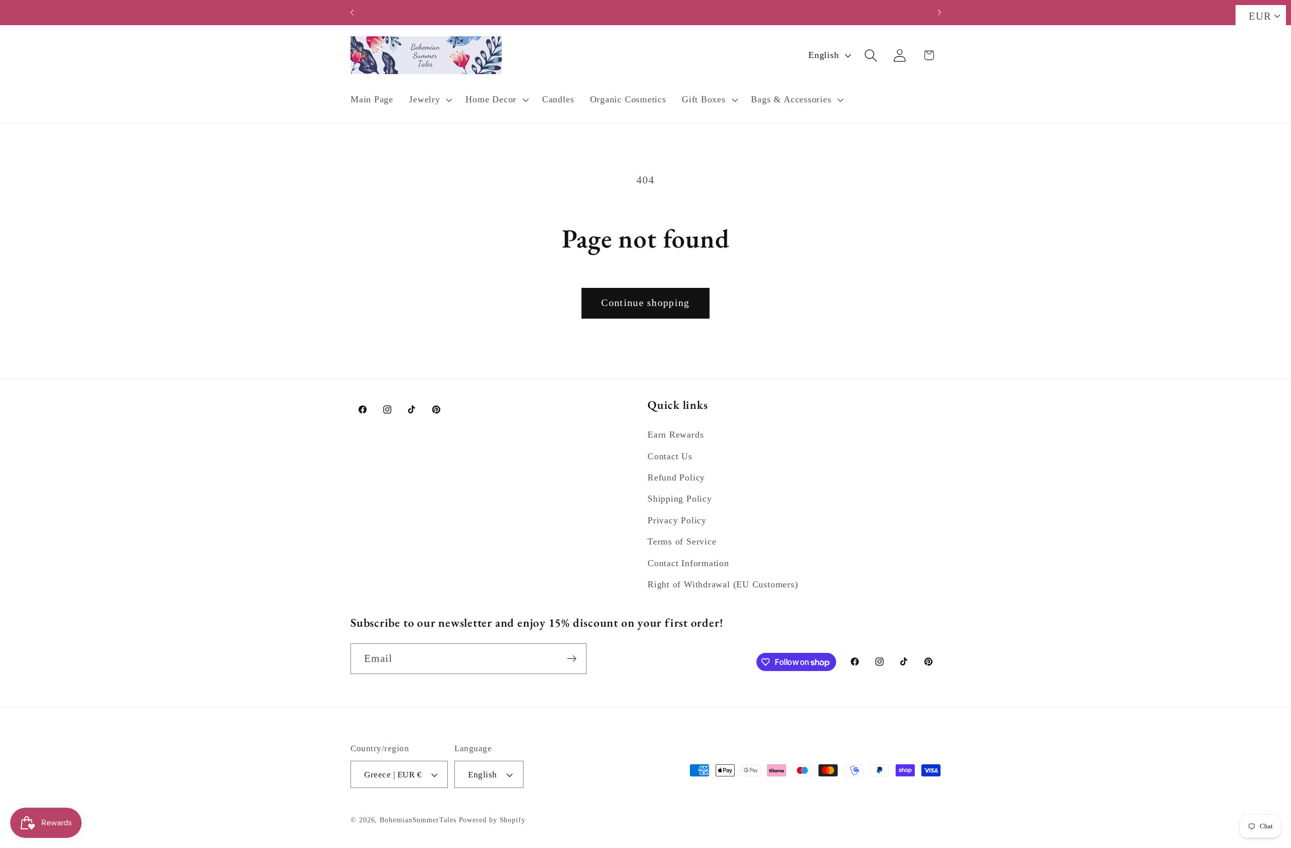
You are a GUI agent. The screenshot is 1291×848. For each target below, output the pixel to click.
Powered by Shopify (492, 820)
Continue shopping (645, 302)
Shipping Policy (680, 499)
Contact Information (688, 563)
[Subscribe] (571, 658)
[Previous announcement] (352, 12)
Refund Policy (676, 477)
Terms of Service (682, 541)
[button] (429, 99)
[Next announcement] (939, 12)
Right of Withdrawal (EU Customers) (723, 584)
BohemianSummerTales (418, 820)
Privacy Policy (677, 520)
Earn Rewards (675, 435)
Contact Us (670, 456)
